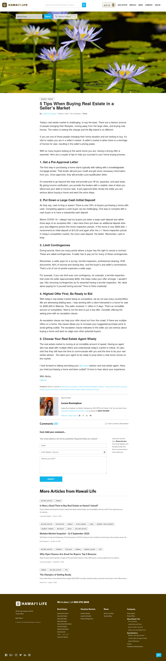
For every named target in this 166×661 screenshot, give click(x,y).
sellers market (80, 389)
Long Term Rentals (62, 637)
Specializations (132, 633)
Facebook (80, 416)
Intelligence (81, 524)
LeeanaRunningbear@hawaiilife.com (74, 411)
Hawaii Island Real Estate (64, 624)
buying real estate (51, 389)
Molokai (60, 528)
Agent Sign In (19, 618)
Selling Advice (81, 528)
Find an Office (20, 613)
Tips (100, 549)
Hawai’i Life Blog (108, 613)
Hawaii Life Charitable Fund (137, 630)
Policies (38, 622)
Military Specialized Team (136, 635)
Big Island (84, 365)
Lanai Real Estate (62, 626)
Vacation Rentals (85, 613)
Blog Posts (72, 415)
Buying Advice (65, 387)
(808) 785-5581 (103, 411)
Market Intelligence (91, 387)
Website (64, 415)
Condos (59, 549)
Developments (61, 632)
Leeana (43, 380)
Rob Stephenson (44, 541)
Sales (69, 528)
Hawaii (81, 387)
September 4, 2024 (58, 562)
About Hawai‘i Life (133, 619)
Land (92, 524)
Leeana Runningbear (49, 114)
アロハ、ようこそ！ (63, 634)
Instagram (84, 416)
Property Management (87, 618)
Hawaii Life (43, 582)
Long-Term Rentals (86, 616)
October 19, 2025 (55, 541)
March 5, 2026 (57, 516)
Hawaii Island (89, 549)
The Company (132, 621)
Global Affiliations (133, 641)
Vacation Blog (108, 616)
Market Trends (47, 99)
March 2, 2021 (63, 114)
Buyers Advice (115, 387)
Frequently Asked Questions (135, 646)
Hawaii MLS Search (62, 613)
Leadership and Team (135, 624)
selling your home (92, 389)
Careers (129, 644)
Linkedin (87, 416)
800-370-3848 (81, 602)
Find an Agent (131, 613)
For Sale (68, 549)
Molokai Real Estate (63, 629)
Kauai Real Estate (62, 616)
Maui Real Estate (62, 621)
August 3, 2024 (52, 582)
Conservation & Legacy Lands (137, 638)
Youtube (91, 416)
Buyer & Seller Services (135, 627)
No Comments (75, 114)
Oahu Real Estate (62, 618)
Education (74, 387)
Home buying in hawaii (67, 389)
